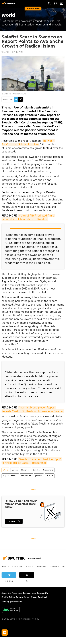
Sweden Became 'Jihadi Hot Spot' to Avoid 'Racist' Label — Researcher (32, 460)
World (5, 470)
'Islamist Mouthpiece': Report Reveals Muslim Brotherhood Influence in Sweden (33, 409)
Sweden (36, 470)
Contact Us (42, 593)
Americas (17, 566)
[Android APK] (10, 610)
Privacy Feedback (39, 597)
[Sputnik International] (9, 4)
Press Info (17, 593)
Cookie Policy (8, 597)
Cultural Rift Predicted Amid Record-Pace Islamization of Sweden (28, 217)
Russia (29, 566)
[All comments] (5, 632)
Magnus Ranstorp (10, 476)
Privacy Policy (22, 597)
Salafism (49, 476)
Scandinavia (48, 470)
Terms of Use (29, 593)
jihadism (38, 476)
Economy (41, 566)
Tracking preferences (12, 601)
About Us (6, 593)
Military (54, 566)
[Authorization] (49, 3)
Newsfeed (25, 470)
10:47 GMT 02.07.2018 (12, 52)
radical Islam (26, 476)
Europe (15, 470)
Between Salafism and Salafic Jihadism (28, 142)
